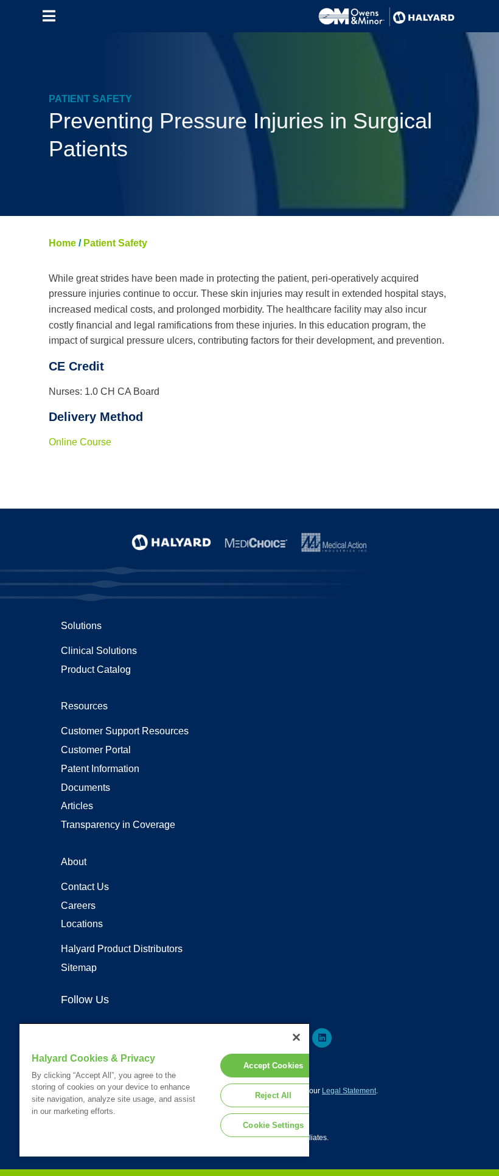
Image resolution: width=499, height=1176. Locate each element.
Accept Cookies (273, 1065)
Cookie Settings (273, 1125)
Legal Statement (349, 1091)
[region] (164, 1090)
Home (62, 243)
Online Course (80, 442)
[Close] (296, 1037)
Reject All (273, 1095)
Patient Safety (115, 243)
